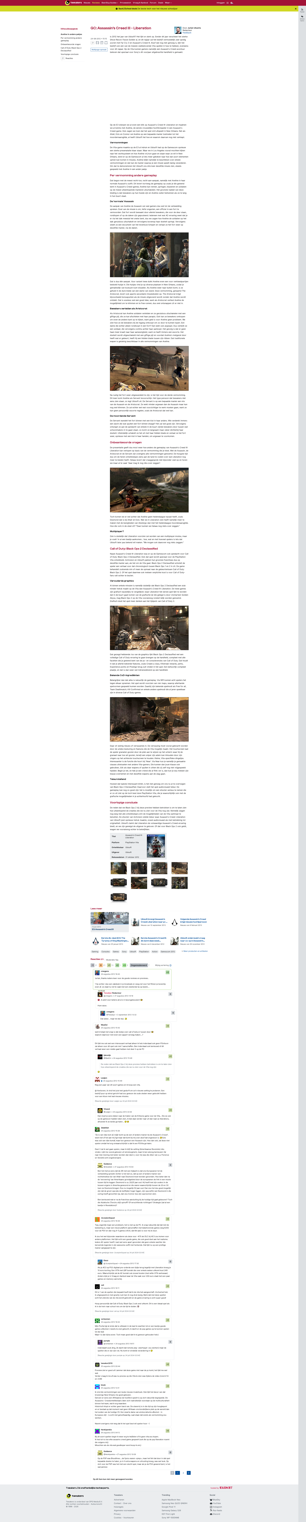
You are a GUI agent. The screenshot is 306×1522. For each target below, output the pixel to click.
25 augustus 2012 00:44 (110, 1366)
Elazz (106, 1260)
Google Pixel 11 (168, 1507)
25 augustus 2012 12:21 (110, 1388)
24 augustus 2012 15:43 (110, 1028)
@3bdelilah (108, 1167)
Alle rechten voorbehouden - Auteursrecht (84, 1504)
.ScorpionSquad (108, 1218)
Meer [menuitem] (167, 3)
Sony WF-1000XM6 (170, 1517)
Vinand (107, 1109)
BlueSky (216, 1499)
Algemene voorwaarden (124, 1510)
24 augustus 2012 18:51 (124, 1344)
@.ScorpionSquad (111, 1263)
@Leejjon (107, 1112)
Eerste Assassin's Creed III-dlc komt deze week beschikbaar (154, 939)
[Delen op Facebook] (97, 42)
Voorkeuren (128, 1517)
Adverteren (119, 1499)
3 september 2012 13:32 (126, 1015)
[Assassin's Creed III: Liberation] (119, 868)
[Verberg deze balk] (295, 9)
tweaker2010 (106, 1363)
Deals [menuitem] (160, 3)
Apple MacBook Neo (171, 1499)
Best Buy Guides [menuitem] (109, 3)
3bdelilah (105, 1128)
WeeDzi (104, 1025)
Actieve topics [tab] (302, 20)
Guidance (108, 1164)
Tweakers (70, 1501)
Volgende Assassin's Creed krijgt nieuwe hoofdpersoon (193, 920)
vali (102, 1285)
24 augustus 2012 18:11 (110, 1288)
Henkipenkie (106, 1430)
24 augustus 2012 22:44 (122, 1112)
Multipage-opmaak (99, 50)
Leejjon (104, 1078)
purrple (107, 1341)
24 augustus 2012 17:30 (129, 1263)
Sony (124, 951)
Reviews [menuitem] (96, 3)
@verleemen (108, 1344)
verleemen (105, 1319)
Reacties (67, 58)
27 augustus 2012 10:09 (126, 1454)
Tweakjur (108, 993)
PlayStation (144, 951)
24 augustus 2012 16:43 (110, 974)
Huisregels (118, 1507)
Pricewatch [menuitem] (125, 3)
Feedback (187, 32)
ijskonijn (107, 1055)
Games (116, 951)
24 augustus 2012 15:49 (122, 1058)
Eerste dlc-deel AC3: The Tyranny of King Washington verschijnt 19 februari (114, 939)
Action (155, 951)
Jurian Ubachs (194, 28)
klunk (103, 1385)
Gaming (95, 951)
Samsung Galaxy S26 (171, 1510)
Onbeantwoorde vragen (71, 44)
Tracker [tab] (302, 12)
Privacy (117, 1514)
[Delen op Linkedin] (101, 42)
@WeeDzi (107, 1058)
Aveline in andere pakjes (71, 34)
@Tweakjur (110, 1015)
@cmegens (108, 996)
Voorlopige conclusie (70, 54)
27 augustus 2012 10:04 (124, 1167)
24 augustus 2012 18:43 (110, 1322)
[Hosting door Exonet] (221, 1488)
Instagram (217, 1507)
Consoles (106, 951)
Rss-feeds (217, 1510)
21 (93, 42)
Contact (117, 1503)
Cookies (117, 1517)
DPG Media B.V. (95, 1501)
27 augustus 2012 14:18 (124, 996)
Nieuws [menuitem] (87, 3)
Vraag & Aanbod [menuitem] (140, 3)
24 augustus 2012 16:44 (110, 1221)
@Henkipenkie (109, 1454)
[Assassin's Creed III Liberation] (179, 868)
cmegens (105, 971)
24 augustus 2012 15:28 (110, 1131)
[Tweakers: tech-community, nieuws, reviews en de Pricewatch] (73, 3)
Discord (216, 1514)
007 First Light (168, 1514)
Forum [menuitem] (153, 3)
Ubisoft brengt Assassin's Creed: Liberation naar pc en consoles (154, 920)
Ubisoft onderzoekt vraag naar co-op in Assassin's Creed (192, 939)
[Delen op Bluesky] (106, 42)
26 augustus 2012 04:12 (110, 1433)
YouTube (217, 1503)
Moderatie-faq (112, 960)
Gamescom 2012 (168, 951)
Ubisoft (133, 951)
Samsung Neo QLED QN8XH (174, 1503)
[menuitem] (221, 3)
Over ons (127, 1503)
